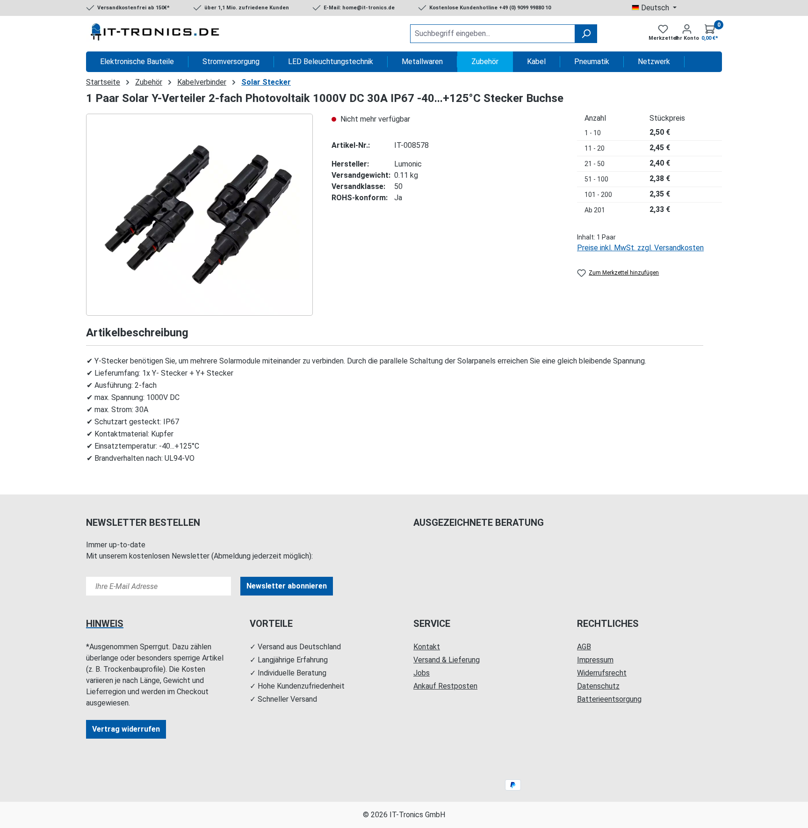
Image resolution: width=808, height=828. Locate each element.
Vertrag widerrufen (126, 729)
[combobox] (492, 33)
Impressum (595, 659)
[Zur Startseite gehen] (156, 33)
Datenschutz (598, 686)
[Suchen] (586, 33)
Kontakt (426, 646)
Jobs (421, 672)
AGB (584, 646)
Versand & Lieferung (446, 659)
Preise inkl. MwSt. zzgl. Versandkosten (640, 247)
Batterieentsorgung (609, 699)
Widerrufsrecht (602, 672)
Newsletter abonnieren (286, 585)
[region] (199, 215)
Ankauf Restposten (445, 686)
